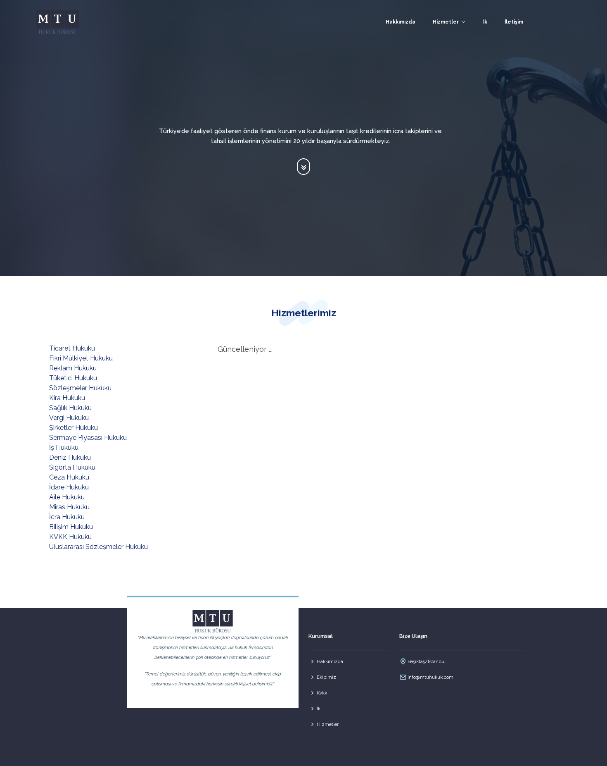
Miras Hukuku (69, 507)
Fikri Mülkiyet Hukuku (81, 358)
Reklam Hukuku (73, 368)
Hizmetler (328, 724)
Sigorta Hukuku (72, 467)
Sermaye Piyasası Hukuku (88, 437)
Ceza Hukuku (69, 477)
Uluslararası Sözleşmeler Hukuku (98, 547)
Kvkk (322, 693)
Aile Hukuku (67, 497)
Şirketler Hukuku (73, 428)
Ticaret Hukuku (72, 348)
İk (485, 22)
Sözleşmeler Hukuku (80, 388)
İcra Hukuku (67, 517)
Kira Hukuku (67, 398)
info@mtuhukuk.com (430, 677)
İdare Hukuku (69, 487)
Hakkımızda (400, 22)
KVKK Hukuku (70, 537)
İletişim (514, 22)
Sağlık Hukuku (70, 408)
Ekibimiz (326, 677)
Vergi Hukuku (69, 418)
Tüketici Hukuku (73, 378)
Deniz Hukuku (70, 457)
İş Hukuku (63, 447)
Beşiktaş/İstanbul (427, 661)
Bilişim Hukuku (71, 527)
